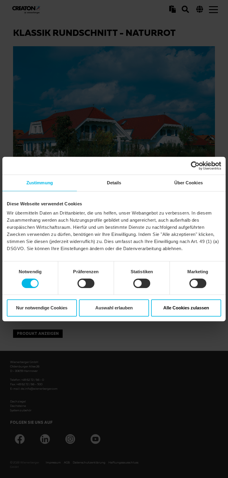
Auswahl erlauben (114, 307)
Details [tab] (114, 182)
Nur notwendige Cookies (41, 307)
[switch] (85, 283)
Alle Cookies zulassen (186, 307)
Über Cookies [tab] (188, 182)
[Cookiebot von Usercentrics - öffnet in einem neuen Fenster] (195, 165)
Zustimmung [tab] (39, 182)
